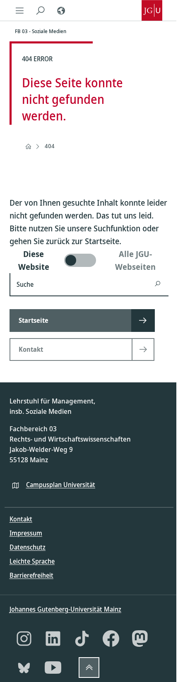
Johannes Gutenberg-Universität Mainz (65, 609)
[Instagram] (24, 638)
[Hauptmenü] (20, 10)
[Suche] (40, 10)
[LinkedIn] (53, 638)
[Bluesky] (24, 667)
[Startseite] (28, 146)
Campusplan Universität (60, 484)
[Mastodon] (140, 638)
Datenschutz (28, 547)
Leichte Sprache (32, 561)
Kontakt (21, 519)
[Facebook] (111, 638)
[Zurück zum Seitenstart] (89, 667)
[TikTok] (82, 638)
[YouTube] (53, 667)
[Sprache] (61, 10)
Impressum (26, 533)
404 (50, 146)
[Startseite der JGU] (152, 10)
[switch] (89, 260)
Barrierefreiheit (31, 575)
